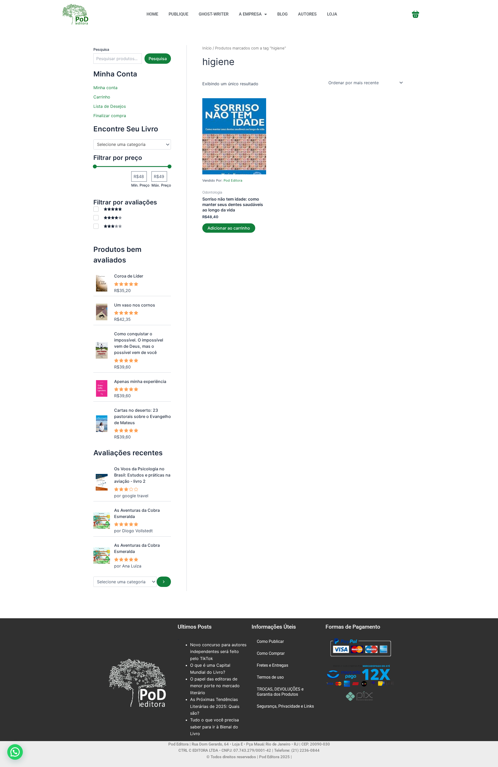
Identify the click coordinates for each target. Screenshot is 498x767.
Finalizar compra (109, 115)
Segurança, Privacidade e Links (285, 706)
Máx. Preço (161, 185)
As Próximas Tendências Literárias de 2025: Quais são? (214, 706)
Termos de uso (270, 677)
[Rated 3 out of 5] (107, 226)
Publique (178, 14)
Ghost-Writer (214, 14)
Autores (307, 14)
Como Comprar (271, 653)
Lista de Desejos (109, 106)
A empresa (250, 14)
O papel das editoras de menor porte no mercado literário (215, 685)
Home (152, 14)
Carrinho (101, 97)
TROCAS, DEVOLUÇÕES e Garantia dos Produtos (280, 692)
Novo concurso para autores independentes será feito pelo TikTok (218, 651)
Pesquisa (101, 49)
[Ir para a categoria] (164, 582)
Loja (332, 14)
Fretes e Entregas (272, 665)
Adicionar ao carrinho (229, 228)
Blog (282, 14)
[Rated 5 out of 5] (107, 209)
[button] (15, 752)
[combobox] (132, 144)
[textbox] (129, 144)
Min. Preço (140, 185)
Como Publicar (270, 641)
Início (207, 48)
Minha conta (105, 87)
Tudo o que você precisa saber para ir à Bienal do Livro (214, 726)
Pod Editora (233, 180)
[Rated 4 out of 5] (107, 217)
